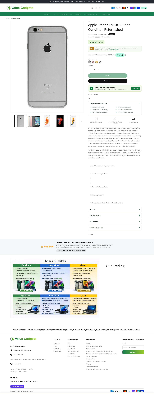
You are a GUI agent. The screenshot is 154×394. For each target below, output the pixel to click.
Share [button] (91, 234)
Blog (55, 346)
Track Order (71, 354)
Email (124, 343)
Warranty (93, 209)
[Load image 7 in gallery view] (73, 121)
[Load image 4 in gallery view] (47, 121)
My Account (71, 349)
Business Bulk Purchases (94, 346)
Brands (88, 343)
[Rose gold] (93, 62)
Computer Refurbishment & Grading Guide (99, 351)
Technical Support (73, 351)
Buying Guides (90, 349)
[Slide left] (12, 121)
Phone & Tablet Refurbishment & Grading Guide (101, 354)
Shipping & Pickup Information (96, 361)
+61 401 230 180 (18, 355)
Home (7, 18)
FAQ (68, 343)
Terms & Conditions (92, 367)
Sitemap (88, 364)
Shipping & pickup (95, 215)
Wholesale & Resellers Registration (97, 369)
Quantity (90, 65)
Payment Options (91, 356)
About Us (57, 343)
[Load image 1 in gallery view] (21, 121)
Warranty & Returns (73, 356)
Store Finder (57, 351)
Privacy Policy (90, 359)
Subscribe (133, 352)
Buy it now (107, 81)
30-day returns (94, 221)
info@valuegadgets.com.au (22, 350)
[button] (47, 14)
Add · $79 (135, 88)
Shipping (97, 37)
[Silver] (100, 62)
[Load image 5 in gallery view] (60, 121)
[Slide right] (82, 121)
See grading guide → (115, 49)
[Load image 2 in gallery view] (34, 121)
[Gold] (96, 62)
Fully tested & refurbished (98, 104)
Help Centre (71, 346)
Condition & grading (96, 228)
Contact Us (57, 349)
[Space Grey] (89, 62)
